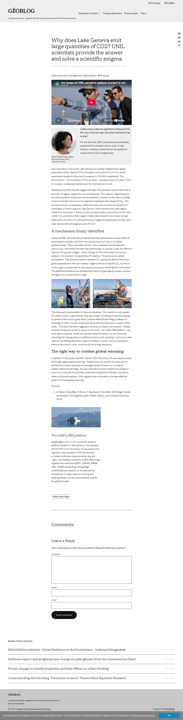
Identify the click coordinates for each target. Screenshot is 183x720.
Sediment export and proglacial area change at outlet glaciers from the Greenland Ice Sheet (72, 659)
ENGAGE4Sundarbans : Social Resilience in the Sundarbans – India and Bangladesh (67, 650)
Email (54, 600)
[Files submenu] (146, 13)
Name (54, 587)
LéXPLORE (56, 442)
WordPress (170, 709)
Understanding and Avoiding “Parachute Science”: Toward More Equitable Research (67, 678)
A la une (73, 66)
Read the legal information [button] (143, 715)
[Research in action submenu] (99, 13)
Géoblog (21, 11)
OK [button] (169, 716)
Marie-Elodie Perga (61, 496)
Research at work (102, 66)
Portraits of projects (86, 66)
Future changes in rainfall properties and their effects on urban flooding (58, 668)
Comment (56, 554)
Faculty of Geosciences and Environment (34, 709)
